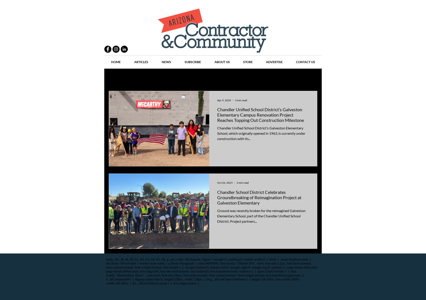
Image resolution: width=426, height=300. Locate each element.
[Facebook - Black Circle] (107, 49)
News (233, 78)
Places (250, 78)
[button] (312, 78)
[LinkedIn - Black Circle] (124, 49)
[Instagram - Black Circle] (116, 49)
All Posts (115, 78)
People (156, 78)
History (195, 78)
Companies (271, 78)
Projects (175, 78)
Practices (136, 78)
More (292, 78)
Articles (215, 78)
